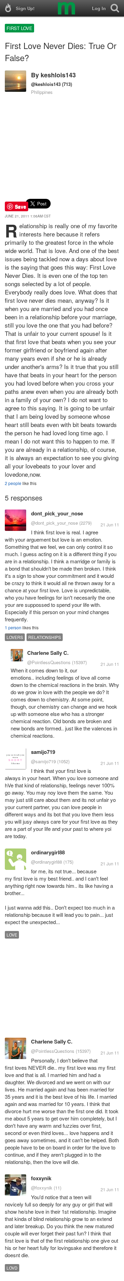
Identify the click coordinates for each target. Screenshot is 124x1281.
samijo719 (43, 752)
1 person (13, 627)
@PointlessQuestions (49, 662)
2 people (13, 483)
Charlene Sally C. (48, 653)
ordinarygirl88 (48, 852)
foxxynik (41, 1178)
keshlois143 (58, 74)
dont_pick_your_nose (57, 513)
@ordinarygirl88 (46, 861)
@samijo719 (43, 761)
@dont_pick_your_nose (54, 523)
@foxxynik (41, 1187)
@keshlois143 (46, 84)
